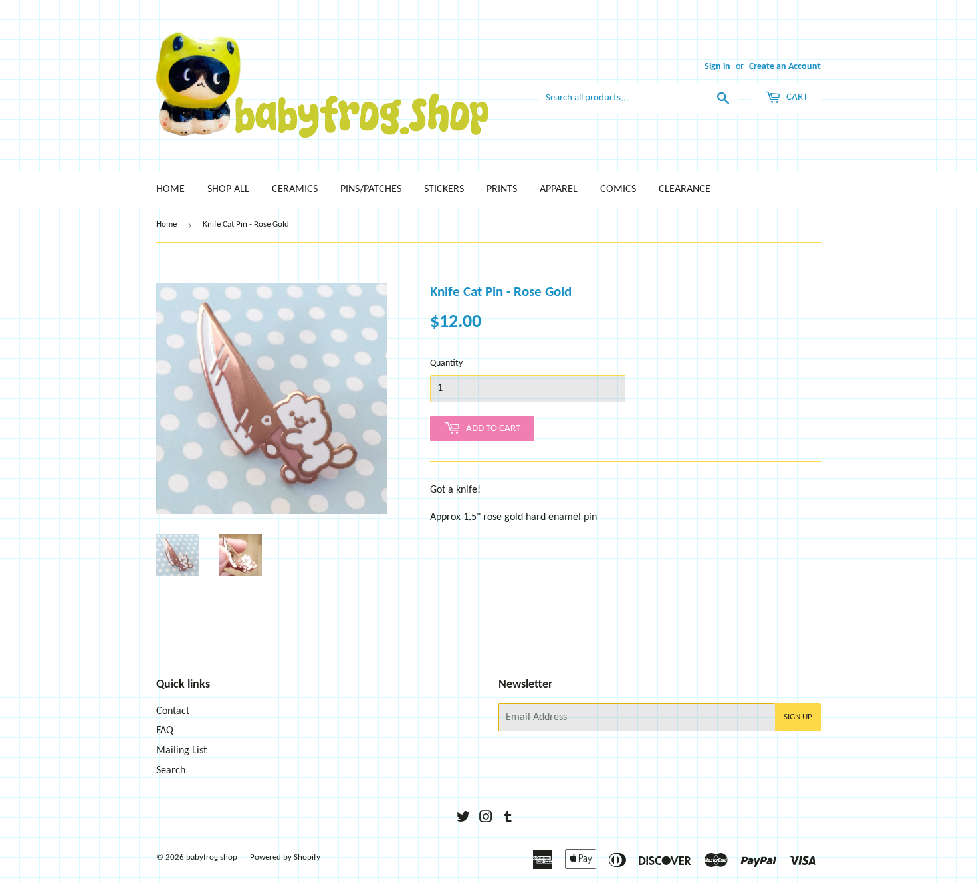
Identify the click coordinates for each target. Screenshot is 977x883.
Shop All (228, 189)
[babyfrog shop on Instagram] (485, 819)
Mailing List (181, 750)
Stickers (444, 189)
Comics (618, 189)
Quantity (446, 363)
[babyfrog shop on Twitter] (463, 819)
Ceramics (295, 189)
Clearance (684, 189)
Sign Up (798, 717)
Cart (796, 97)
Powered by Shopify (285, 857)
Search (170, 770)
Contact (172, 711)
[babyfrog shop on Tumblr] (508, 819)
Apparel (559, 189)
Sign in (717, 67)
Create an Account (785, 67)
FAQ (164, 730)
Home (170, 189)
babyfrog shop (211, 857)
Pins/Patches (370, 189)
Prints (502, 189)
